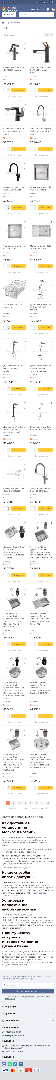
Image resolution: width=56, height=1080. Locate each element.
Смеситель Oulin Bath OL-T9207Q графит (14, 129)
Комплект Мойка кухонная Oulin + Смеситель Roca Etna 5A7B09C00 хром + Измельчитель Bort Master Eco (13, 620)
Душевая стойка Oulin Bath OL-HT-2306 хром (40, 428)
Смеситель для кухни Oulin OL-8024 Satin (40, 129)
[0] (53, 9)
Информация (9, 1006)
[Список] (51, 35)
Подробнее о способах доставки (17, 867)
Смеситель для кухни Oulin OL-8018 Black (13, 188)
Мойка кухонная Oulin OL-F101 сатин (14, 247)
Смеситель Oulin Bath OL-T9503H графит (14, 68)
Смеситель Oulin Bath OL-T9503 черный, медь (40, 70)
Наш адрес (8, 1057)
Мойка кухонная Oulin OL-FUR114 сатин (41, 188)
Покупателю (8, 1013)
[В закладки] (25, 43)
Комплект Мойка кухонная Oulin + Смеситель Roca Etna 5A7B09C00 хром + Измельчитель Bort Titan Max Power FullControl (13, 762)
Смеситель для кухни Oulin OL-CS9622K (13, 489)
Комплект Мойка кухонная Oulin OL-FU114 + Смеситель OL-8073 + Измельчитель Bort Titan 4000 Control (41, 552)
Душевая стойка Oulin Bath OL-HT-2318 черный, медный (40, 368)
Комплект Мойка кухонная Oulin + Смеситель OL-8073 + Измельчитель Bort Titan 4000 (40, 618)
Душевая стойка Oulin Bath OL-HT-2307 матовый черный (14, 429)
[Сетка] (46, 35)
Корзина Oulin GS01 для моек (12, 305)
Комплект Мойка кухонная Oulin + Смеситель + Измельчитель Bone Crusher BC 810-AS (40, 687)
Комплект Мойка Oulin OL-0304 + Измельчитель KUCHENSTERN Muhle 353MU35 (14, 552)
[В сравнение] (25, 48)
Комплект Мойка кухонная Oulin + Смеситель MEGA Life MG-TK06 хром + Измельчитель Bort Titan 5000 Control (40, 761)
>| (48, 803)
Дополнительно (10, 1020)
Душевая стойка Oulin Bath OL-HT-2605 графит (40, 307)
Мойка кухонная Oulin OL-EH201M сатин (41, 247)
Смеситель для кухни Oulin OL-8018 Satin (40, 489)
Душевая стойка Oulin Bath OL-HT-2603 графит (14, 368)
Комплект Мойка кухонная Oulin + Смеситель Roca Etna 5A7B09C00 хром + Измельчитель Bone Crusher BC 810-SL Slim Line (14, 690)
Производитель (14, 23)
